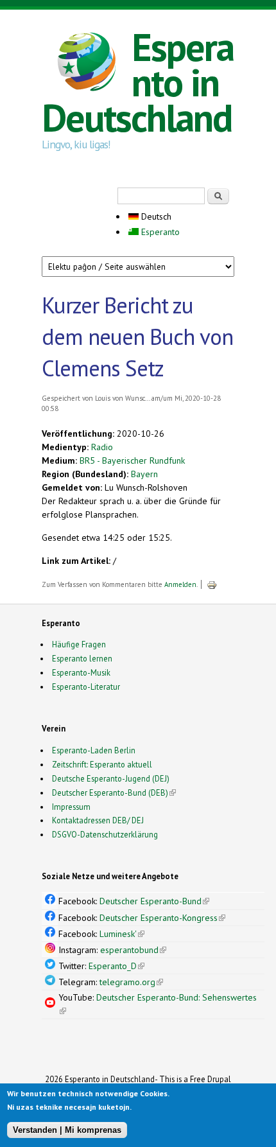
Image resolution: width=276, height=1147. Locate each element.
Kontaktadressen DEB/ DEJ (98, 820)
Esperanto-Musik (81, 672)
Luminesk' (121, 934)
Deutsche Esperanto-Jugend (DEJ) (110, 778)
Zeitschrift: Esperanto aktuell (102, 764)
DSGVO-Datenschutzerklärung (105, 834)
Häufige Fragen (79, 644)
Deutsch (155, 216)
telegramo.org (131, 982)
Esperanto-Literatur (86, 686)
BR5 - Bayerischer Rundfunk (132, 460)
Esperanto (159, 232)
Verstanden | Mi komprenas (67, 1130)
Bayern (144, 474)
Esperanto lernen (82, 658)
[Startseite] (87, 64)
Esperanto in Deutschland (138, 82)
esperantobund (133, 950)
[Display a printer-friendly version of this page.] (212, 584)
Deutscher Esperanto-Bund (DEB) (110, 792)
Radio (102, 447)
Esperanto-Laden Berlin (93, 750)
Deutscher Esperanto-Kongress (162, 918)
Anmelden (180, 584)
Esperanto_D (116, 966)
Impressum (71, 806)
